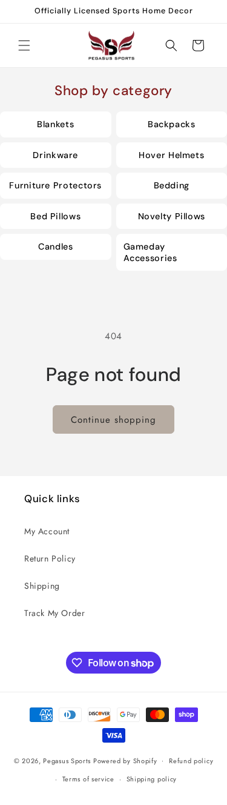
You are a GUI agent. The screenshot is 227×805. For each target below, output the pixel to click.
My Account (47, 531)
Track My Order (54, 613)
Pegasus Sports (67, 760)
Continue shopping (113, 419)
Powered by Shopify (125, 760)
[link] (55, 124)
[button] (24, 45)
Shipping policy (152, 779)
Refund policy (191, 761)
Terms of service (88, 779)
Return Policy (50, 558)
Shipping (42, 586)
